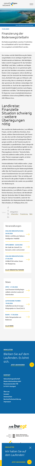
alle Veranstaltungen (14, 270)
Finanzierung (24, 214)
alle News (9, 326)
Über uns (6, 391)
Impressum (7, 402)
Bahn (31, 214)
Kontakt (6, 394)
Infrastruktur (14, 214)
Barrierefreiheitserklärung (12, 399)
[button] (8, 207)
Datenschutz (8, 396)
